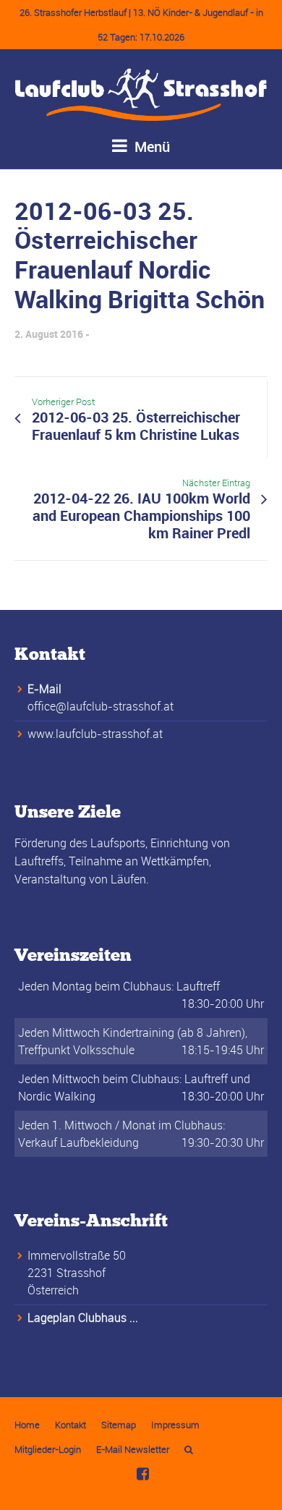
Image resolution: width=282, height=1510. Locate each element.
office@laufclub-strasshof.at (100, 706)
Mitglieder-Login (47, 1449)
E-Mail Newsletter (132, 1449)
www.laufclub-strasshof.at (95, 734)
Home (27, 1424)
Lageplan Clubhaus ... (82, 1318)
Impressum (175, 1424)
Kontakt (70, 1424)
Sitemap (118, 1424)
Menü (150, 146)
